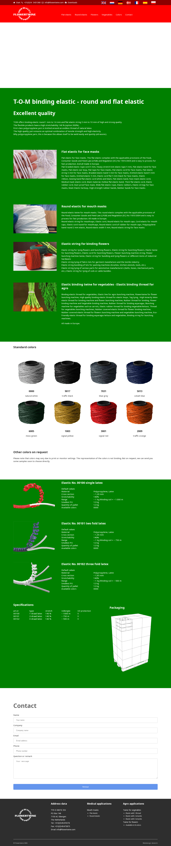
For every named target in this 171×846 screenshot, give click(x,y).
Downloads (72, 2)
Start (18, 2)
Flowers (94, 14)
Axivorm (155, 843)
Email (16, 735)
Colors (119, 14)
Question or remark (22, 756)
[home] (24, 20)
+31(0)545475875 (62, 826)
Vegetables (107, 14)
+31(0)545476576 (62, 823)
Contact (129, 14)
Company (17, 725)
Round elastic (81, 14)
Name (16, 715)
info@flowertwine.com (66, 829)
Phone (16, 746)
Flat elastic (66, 14)
